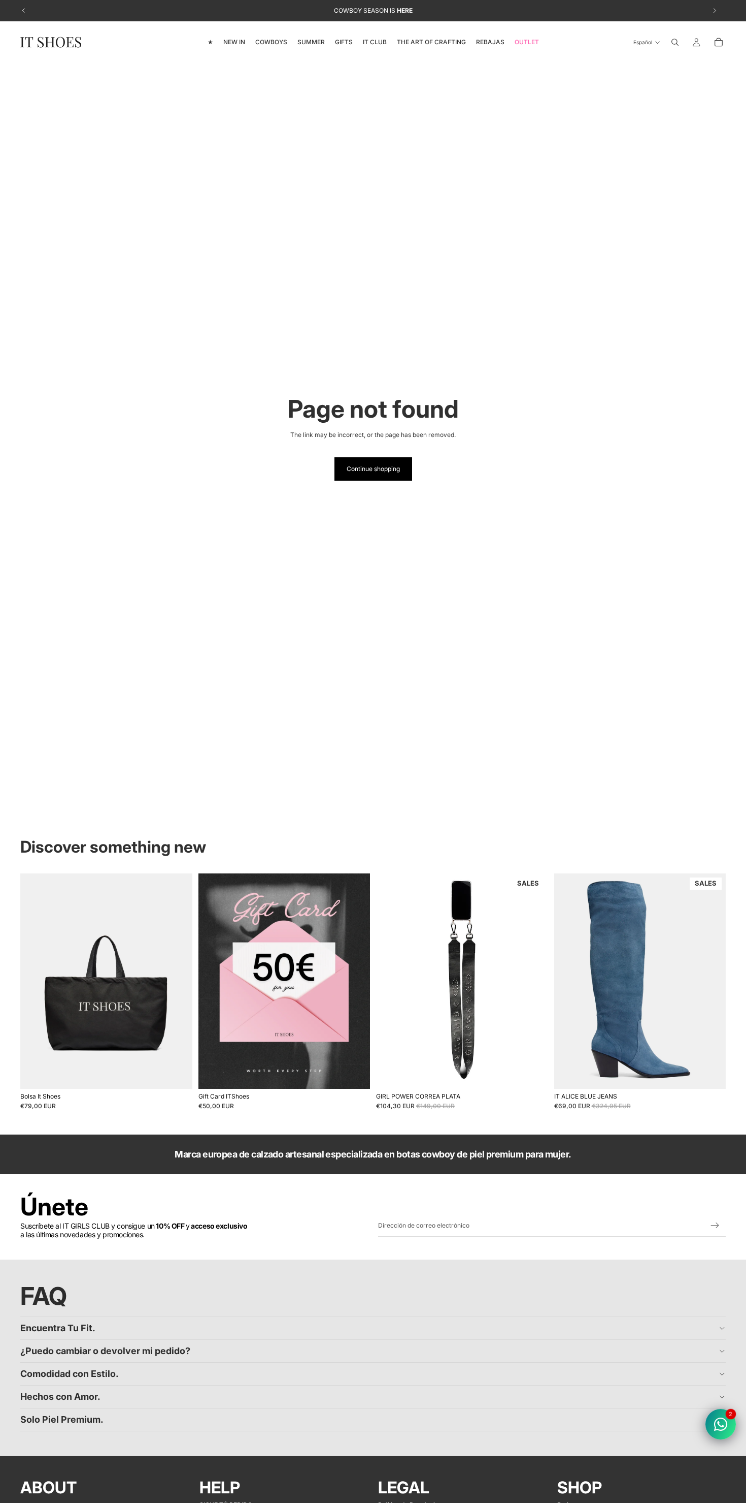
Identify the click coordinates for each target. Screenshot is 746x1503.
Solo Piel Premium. (62, 1419)
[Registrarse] (715, 1225)
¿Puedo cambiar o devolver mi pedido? (105, 1350)
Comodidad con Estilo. (69, 1373)
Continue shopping (373, 469)
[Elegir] (354, 1073)
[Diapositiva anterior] (35, 981)
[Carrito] (718, 42)
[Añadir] (176, 1073)
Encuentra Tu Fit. (57, 1328)
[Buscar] (675, 42)
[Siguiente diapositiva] (177, 981)
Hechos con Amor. (60, 1396)
